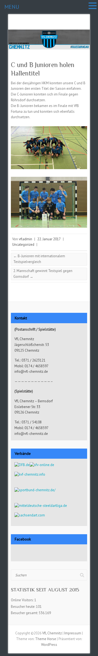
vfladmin (25, 239)
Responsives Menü (84, 27)
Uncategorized (23, 244)
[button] (92, 6)
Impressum (72, 633)
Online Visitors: (22, 600)
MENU (11, 6)
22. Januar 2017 (49, 239)
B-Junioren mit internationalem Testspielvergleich (39, 259)
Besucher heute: (23, 606)
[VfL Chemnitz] (49, 32)
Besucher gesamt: (25, 613)
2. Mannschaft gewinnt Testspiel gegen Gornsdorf (42, 273)
